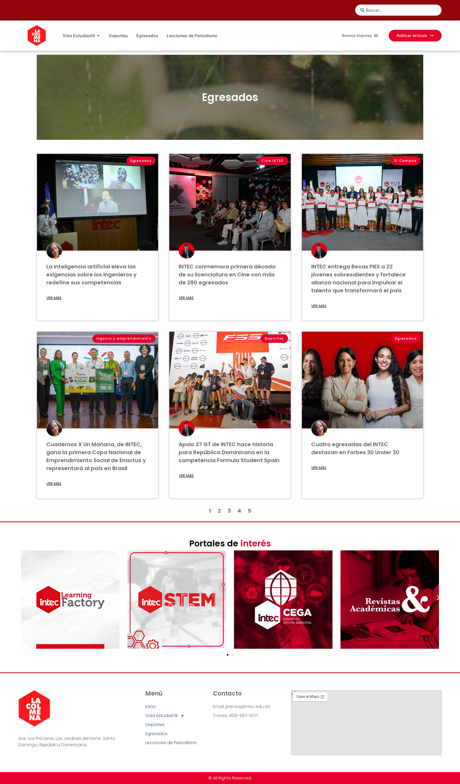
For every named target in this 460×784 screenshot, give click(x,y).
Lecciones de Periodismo (171, 743)
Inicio (150, 706)
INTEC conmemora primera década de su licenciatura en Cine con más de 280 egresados (227, 274)
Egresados (230, 97)
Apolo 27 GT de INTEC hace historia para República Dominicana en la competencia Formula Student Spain (229, 452)
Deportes (155, 725)
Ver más (53, 298)
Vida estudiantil (161, 716)
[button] (21, 597)
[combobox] (398, 10)
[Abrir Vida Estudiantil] (98, 35)
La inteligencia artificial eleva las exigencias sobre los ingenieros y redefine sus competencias (91, 274)
